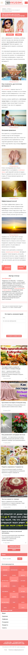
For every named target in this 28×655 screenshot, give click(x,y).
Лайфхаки (5, 619)
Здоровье (10, 34)
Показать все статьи (15, 546)
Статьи (9, 8)
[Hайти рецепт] (26, 3)
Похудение (5, 622)
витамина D (7, 89)
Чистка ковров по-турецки (10, 499)
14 (25, 507)
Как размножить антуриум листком (13, 434)
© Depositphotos (14, 81)
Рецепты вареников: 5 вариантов (12, 467)
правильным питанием (12, 252)
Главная (4, 8)
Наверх (14, 549)
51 (25, 542)
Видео (4, 613)
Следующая (20, 267)
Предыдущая (7, 267)
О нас (5, 649)
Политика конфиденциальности (16, 649)
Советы (19, 34)
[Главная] (14, 2)
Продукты (5, 625)
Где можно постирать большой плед (14, 402)
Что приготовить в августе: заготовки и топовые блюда (11, 368)
